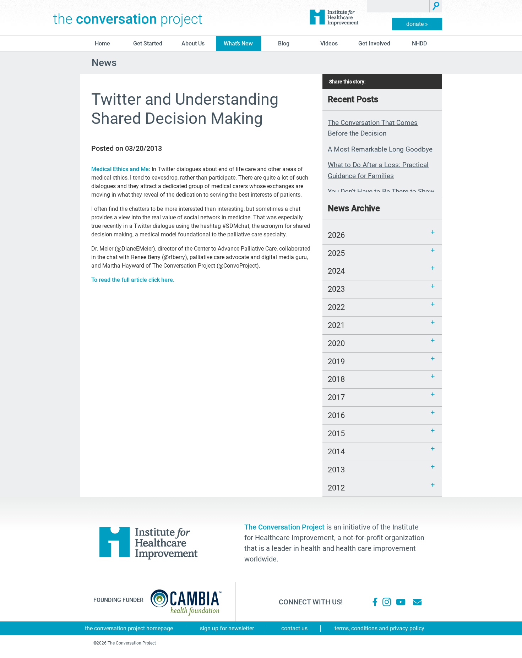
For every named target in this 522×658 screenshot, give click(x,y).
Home (102, 43)
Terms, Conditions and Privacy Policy (379, 628)
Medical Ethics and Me (120, 169)
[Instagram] (386, 602)
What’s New (238, 43)
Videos (329, 43)
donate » (417, 24)
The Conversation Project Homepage (129, 628)
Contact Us (294, 628)
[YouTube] (400, 602)
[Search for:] (398, 6)
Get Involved (374, 43)
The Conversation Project (128, 17)
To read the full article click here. (132, 279)
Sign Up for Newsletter (227, 628)
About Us (193, 43)
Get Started (147, 43)
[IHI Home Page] (333, 17)
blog (283, 43)
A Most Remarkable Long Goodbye (380, 149)
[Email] (417, 602)
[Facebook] (375, 602)
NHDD (419, 43)
